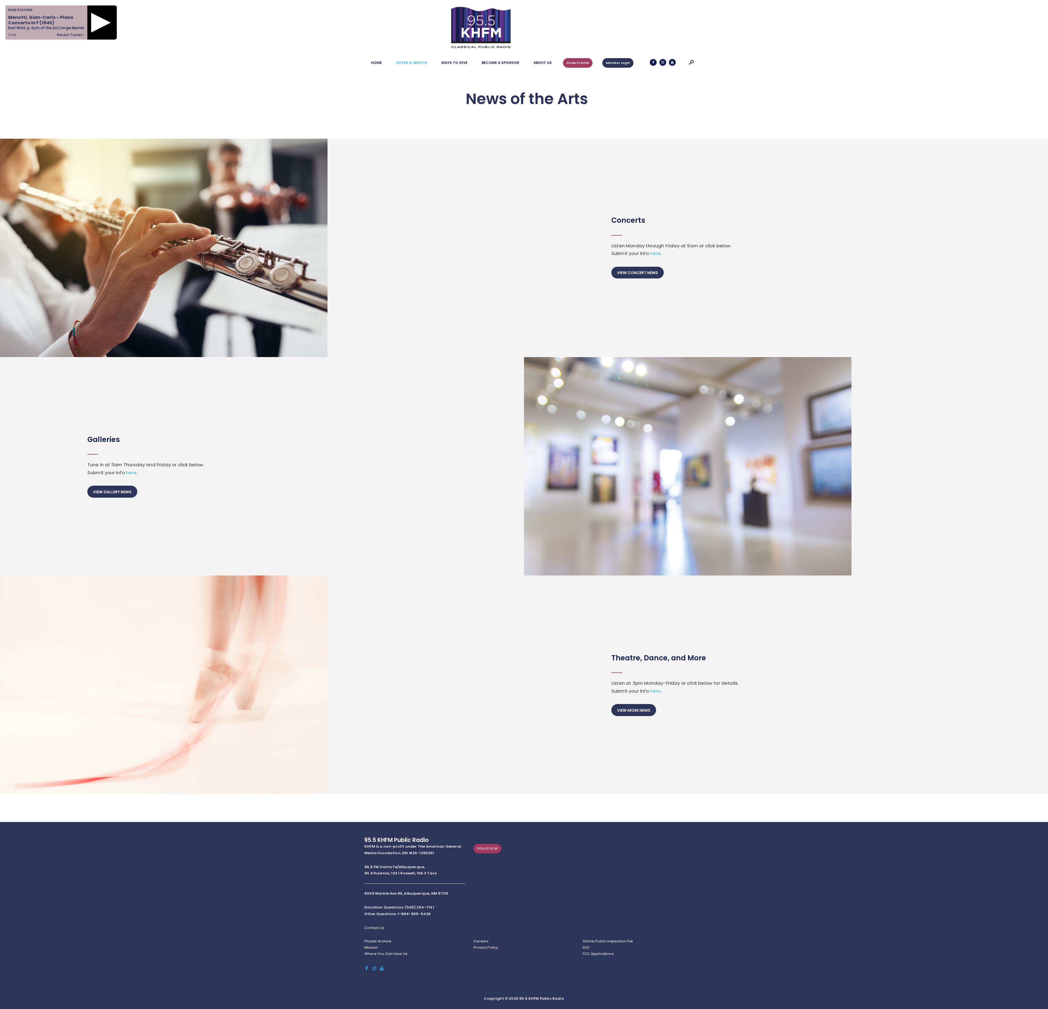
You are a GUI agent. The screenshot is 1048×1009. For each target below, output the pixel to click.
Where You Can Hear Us (386, 953)
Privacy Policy (486, 947)
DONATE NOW (578, 63)
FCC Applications (598, 953)
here (655, 253)
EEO (586, 947)
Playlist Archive (377, 941)
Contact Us (374, 927)
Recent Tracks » (71, 34)
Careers (481, 941)
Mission (371, 947)
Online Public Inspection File (608, 941)
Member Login (618, 63)
